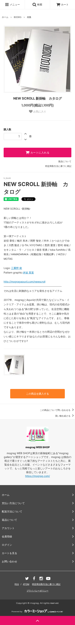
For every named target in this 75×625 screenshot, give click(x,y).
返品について (64, 161)
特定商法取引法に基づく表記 (46, 584)
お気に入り (39, 111)
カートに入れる (39, 152)
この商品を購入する (37, 393)
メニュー (14, 4)
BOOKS (17, 17)
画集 (29, 17)
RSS (17, 584)
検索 (39, 4)
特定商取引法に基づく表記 (58, 166)
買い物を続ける (63, 415)
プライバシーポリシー (37, 590)
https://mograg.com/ (37, 475)
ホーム (5, 17)
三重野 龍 (16, 268)
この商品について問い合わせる (55, 410)
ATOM (26, 584)
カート (65, 4)
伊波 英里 (28, 272)
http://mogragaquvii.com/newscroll (24, 281)
